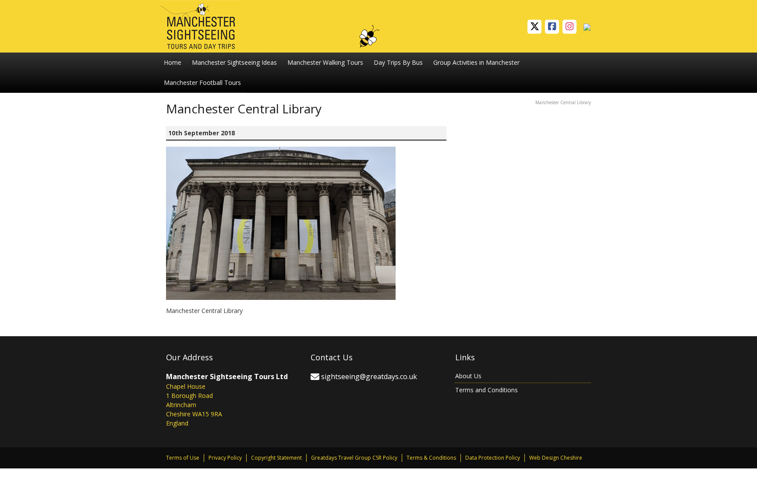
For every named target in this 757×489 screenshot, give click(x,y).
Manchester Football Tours (202, 82)
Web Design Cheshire (555, 457)
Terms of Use (182, 457)
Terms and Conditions (486, 390)
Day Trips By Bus (398, 62)
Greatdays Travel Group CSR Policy (354, 457)
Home (172, 62)
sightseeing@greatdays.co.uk (369, 376)
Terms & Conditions (431, 457)
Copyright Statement (276, 457)
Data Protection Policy (492, 457)
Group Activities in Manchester (476, 62)
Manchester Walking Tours (325, 62)
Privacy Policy (225, 457)
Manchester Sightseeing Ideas (234, 62)
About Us (468, 376)
